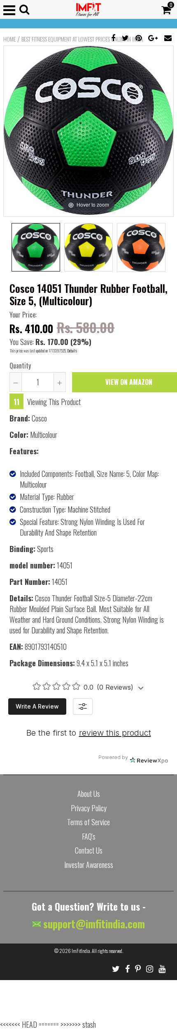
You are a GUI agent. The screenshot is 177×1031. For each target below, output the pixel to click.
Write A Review (37, 706)
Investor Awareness (88, 864)
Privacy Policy (89, 808)
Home (9, 39)
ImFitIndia (81, 950)
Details (72, 351)
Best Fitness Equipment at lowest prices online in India (82, 39)
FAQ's (88, 836)
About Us (88, 793)
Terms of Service (88, 822)
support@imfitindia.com (93, 923)
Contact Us (88, 850)
